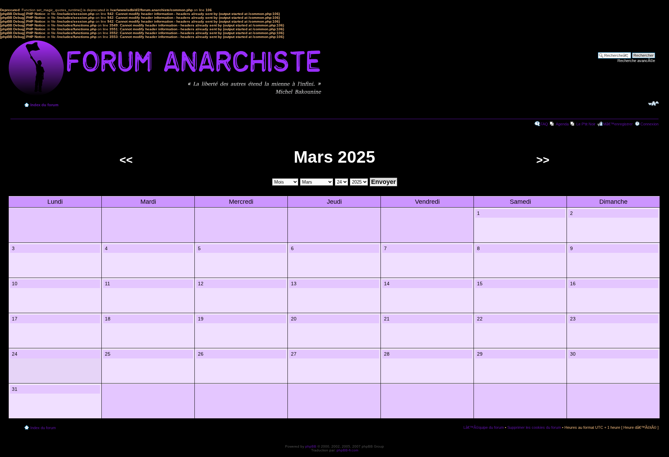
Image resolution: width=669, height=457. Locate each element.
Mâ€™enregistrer (618, 124)
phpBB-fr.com (347, 450)
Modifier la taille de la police (653, 103)
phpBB (310, 446)
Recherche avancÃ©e (636, 61)
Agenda (562, 124)
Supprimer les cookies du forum (534, 427)
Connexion (649, 124)
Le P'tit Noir (585, 124)
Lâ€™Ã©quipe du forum (483, 427)
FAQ (544, 124)
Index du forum (44, 105)
